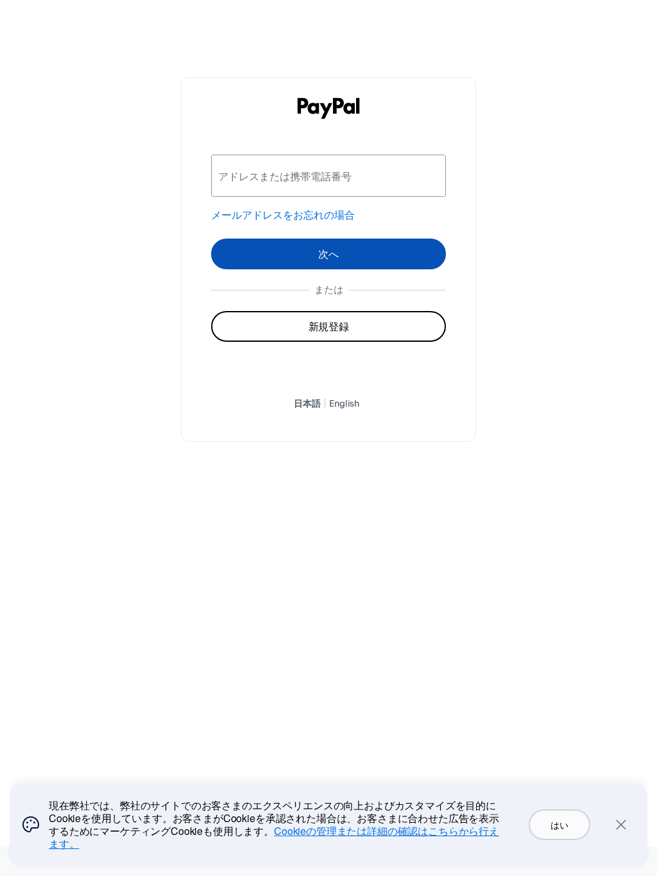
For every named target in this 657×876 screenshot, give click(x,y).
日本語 (307, 403)
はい (559, 824)
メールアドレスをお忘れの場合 (283, 214)
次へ (328, 254)
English (344, 403)
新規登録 (329, 326)
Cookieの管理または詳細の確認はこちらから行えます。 (274, 837)
